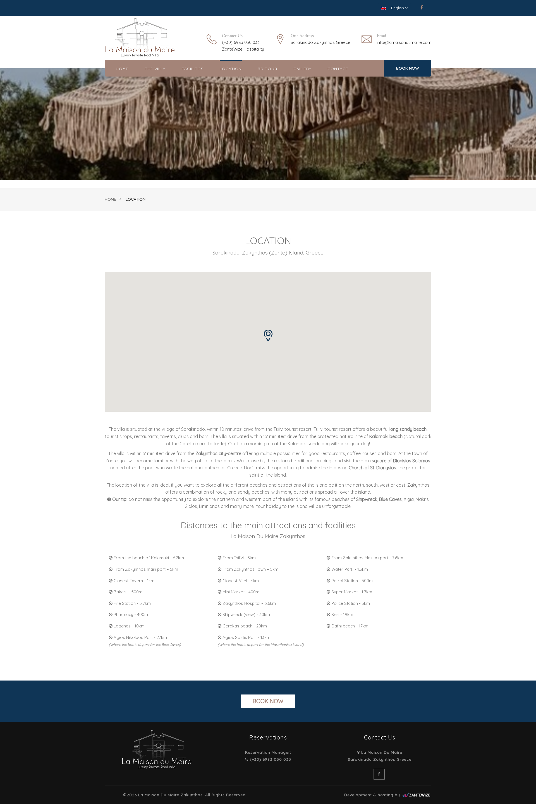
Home (122, 68)
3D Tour (267, 68)
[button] (268, 335)
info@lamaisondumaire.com (404, 42)
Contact (337, 68)
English (396, 7)
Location (231, 68)
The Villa (155, 68)
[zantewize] (416, 794)
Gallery (302, 68)
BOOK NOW (407, 68)
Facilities (193, 68)
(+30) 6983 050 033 (241, 42)
